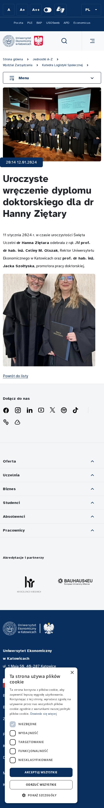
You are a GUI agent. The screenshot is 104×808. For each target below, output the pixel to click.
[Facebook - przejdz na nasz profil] (6, 410)
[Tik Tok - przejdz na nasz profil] (75, 410)
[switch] (48, 10)
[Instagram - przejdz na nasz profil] (18, 410)
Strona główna (13, 59)
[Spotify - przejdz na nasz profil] (64, 410)
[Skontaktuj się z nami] (6, 422)
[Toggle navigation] (91, 41)
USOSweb (52, 23)
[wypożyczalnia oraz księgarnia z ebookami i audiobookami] (17, 422)
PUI (29, 23)
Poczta (18, 23)
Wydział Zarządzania (17, 65)
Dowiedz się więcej (43, 714)
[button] (91, 10)
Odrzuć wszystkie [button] (41, 785)
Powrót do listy (15, 376)
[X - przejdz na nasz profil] (52, 410)
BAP (39, 23)
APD (66, 23)
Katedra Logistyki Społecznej (62, 65)
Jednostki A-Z (43, 59)
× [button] (72, 673)
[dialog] (41, 735)
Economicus (82, 23)
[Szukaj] (64, 41)
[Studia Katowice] (23, 41)
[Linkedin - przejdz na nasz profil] (29, 410)
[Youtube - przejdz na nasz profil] (41, 410)
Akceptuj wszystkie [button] (41, 772)
